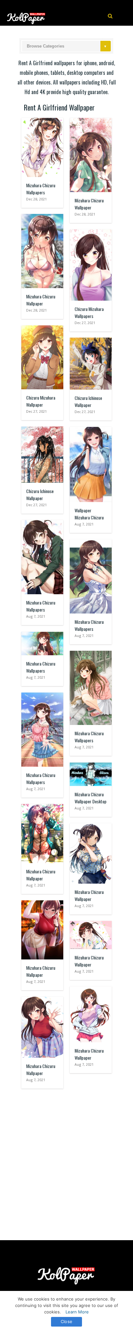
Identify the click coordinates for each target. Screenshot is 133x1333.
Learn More (77, 1311)
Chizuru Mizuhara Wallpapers (89, 312)
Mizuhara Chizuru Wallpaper (89, 204)
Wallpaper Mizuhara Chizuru (89, 514)
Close (66, 1321)
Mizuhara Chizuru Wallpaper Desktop (91, 798)
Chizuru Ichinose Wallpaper (88, 401)
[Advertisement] (66, 1161)
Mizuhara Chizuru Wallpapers (40, 189)
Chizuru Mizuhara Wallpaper (40, 401)
